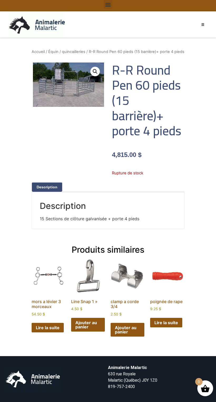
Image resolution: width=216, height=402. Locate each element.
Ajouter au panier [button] (86, 324)
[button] (108, 4)
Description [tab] (47, 187)
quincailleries (73, 51)
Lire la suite (48, 327)
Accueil (38, 51)
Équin (53, 51)
